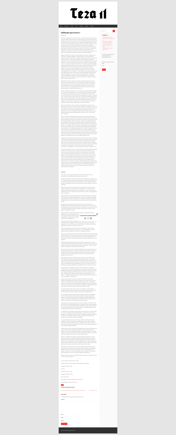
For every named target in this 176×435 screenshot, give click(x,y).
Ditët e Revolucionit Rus (107, 44)
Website (62, 420)
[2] (84, 69)
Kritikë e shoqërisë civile (93, 390)
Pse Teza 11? (66, 26)
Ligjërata (86, 26)
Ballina (61, 26)
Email (62, 417)
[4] (90, 117)
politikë (73, 387)
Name (62, 414)
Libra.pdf (91, 26)
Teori (76, 26)
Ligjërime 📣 (105, 35)
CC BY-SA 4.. (75, 382)
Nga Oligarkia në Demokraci (107, 37)
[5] (90, 126)
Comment (63, 399)
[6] (63, 132)
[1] (64, 68)
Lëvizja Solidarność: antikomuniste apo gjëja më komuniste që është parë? (74, 390)
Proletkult (81, 26)
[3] (81, 88)
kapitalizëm (63, 387)
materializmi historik (68, 387)
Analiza (72, 26)
